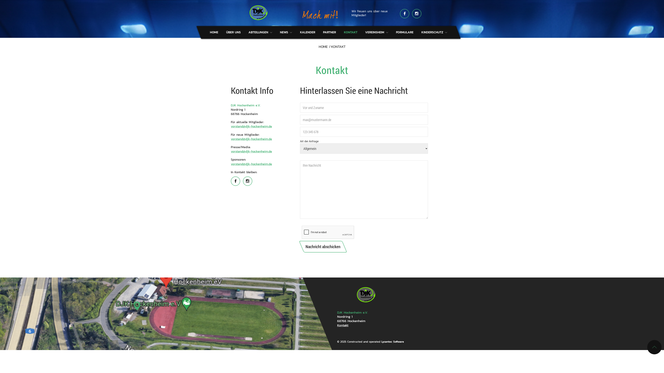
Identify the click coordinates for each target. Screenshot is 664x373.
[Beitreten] (320, 14)
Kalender (307, 32)
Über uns (233, 32)
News (284, 32)
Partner (329, 32)
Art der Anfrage (309, 141)
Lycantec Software (392, 341)
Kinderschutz (432, 32)
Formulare (404, 32)
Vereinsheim (375, 32)
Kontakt (350, 32)
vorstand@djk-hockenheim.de (251, 126)
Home (214, 32)
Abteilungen (258, 32)
